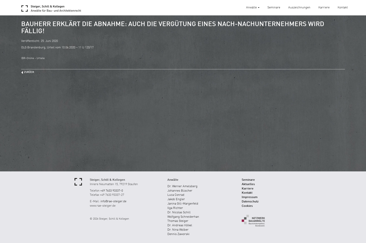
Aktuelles (248, 184)
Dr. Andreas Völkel (179, 225)
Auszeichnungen (299, 7)
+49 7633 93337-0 (111, 190)
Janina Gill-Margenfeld (182, 203)
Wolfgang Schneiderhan (183, 216)
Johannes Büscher (179, 190)
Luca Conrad (175, 195)
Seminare (273, 7)
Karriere (324, 7)
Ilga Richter (175, 208)
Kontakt (343, 7)
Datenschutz (250, 201)
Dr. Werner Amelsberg (182, 186)
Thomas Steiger (177, 221)
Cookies (247, 206)
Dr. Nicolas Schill (179, 212)
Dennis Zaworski (178, 234)
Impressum (250, 197)
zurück (29, 72)
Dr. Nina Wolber (178, 229)
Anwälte (252, 7)
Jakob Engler (176, 199)
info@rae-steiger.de (113, 201)
